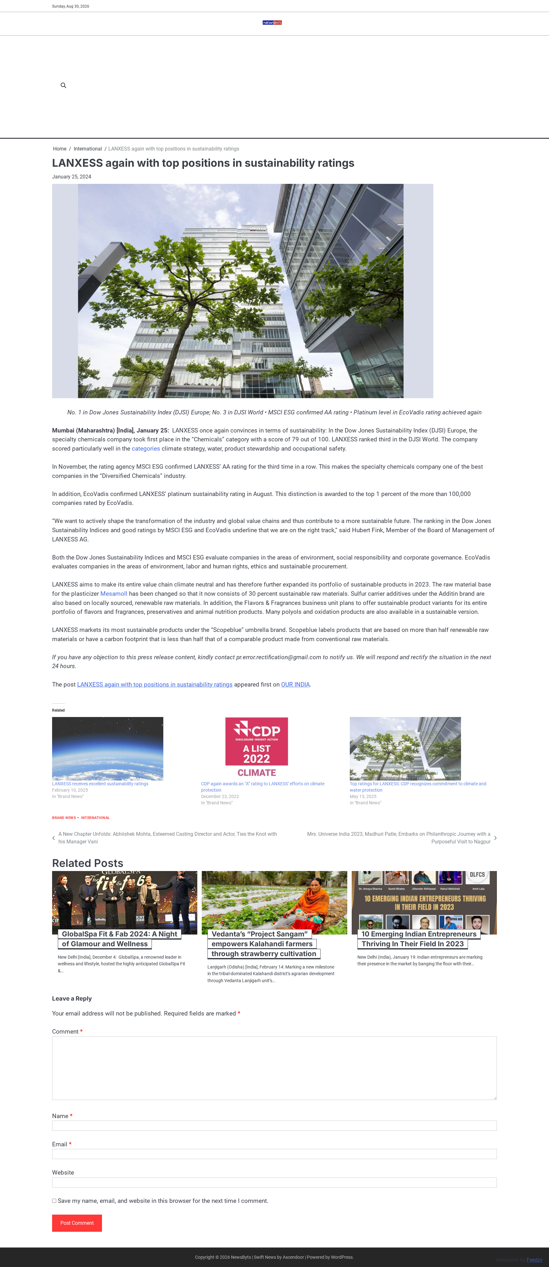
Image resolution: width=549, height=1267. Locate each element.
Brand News (64, 818)
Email (61, 1144)
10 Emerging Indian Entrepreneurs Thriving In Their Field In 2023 (419, 939)
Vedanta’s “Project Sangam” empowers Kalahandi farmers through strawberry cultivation (264, 944)
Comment (67, 1031)
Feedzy (535, 1260)
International (95, 818)
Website (63, 1172)
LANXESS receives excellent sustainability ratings (100, 783)
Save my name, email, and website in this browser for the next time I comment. (163, 1200)
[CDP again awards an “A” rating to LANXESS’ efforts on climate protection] (272, 749)
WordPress (342, 1257)
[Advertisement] (285, 85)
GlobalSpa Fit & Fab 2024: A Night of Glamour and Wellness (119, 939)
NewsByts (241, 1257)
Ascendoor (293, 1257)
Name (62, 1116)
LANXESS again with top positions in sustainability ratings (155, 684)
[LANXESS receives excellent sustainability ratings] (123, 749)
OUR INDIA (295, 684)
